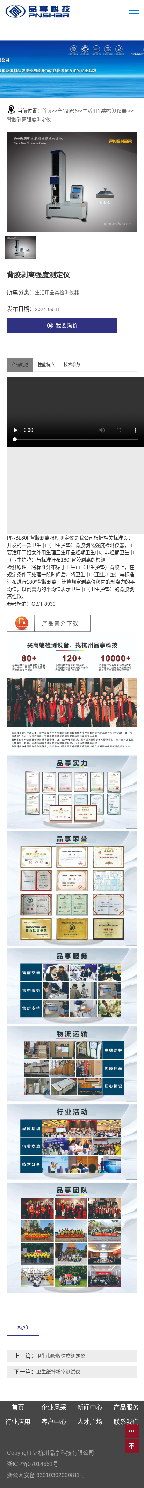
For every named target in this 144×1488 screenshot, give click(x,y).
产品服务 (67, 111)
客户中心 (53, 1421)
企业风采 (53, 1407)
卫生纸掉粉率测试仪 (58, 1371)
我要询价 (67, 325)
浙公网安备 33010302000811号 (47, 1475)
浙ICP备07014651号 (32, 1464)
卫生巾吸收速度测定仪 (60, 1356)
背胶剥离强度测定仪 (29, 119)
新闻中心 (89, 1407)
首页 (47, 111)
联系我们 (126, 1421)
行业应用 (17, 1421)
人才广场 (89, 1421)
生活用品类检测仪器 (104, 111)
